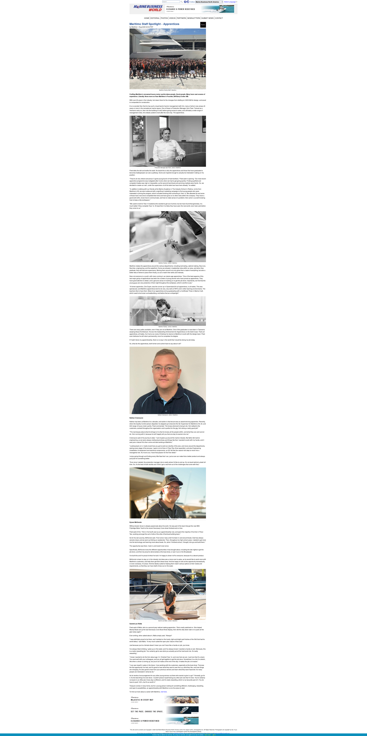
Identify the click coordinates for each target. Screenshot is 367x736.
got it (214, 735)
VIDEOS (172, 18)
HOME (146, 18)
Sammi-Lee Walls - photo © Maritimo (167, 621)
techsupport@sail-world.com (222, 733)
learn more (207, 735)
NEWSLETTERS (193, 18)
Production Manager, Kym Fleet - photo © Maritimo (168, 167)
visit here (164, 692)
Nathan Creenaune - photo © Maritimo (168, 415)
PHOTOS (164, 18)
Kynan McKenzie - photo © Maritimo (167, 519)
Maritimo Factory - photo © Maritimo (168, 263)
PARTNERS (181, 18)
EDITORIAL (155, 18)
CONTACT (219, 18)
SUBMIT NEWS (207, 18)
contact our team (178, 733)
